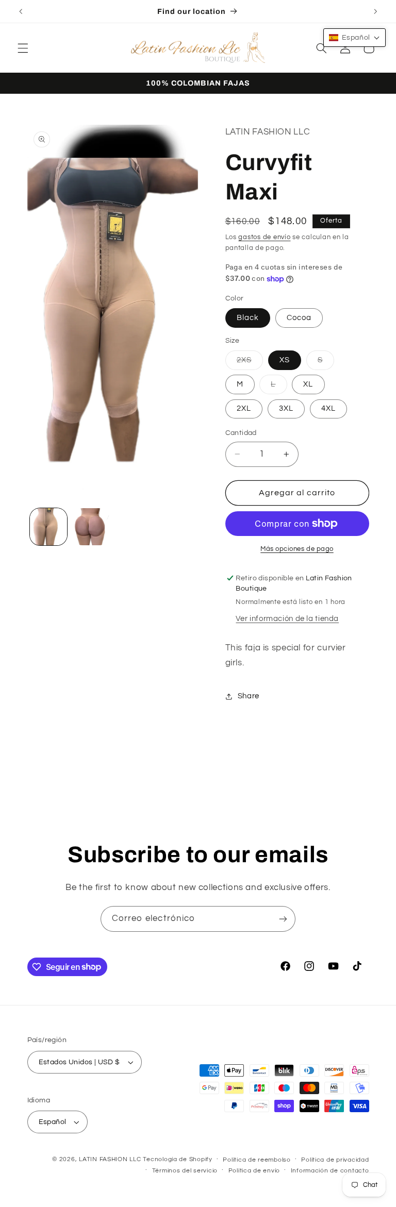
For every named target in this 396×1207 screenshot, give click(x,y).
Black (248, 318)
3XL (286, 408)
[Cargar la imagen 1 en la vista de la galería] (48, 526)
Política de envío (254, 1171)
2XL (244, 408)
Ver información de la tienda (287, 619)
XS (284, 360)
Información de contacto (330, 1171)
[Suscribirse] (283, 918)
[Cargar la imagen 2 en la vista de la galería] (90, 526)
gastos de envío (264, 237)
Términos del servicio (185, 1171)
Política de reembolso (256, 1160)
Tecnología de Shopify (177, 1159)
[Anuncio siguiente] (375, 11)
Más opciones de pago (297, 549)
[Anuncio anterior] (20, 11)
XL (308, 384)
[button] (23, 48)
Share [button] (248, 696)
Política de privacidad (335, 1160)
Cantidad (241, 433)
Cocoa (299, 318)
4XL (328, 408)
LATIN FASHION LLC (110, 1159)
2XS (250, 363)
